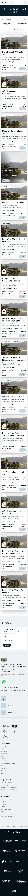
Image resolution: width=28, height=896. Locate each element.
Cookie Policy (8, 825)
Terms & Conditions (14, 825)
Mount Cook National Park (8, 761)
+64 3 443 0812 (22, 690)
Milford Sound (5, 768)
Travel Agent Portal (6, 799)
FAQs (2, 811)
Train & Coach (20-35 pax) (9, 790)
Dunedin (3, 758)
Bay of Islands (5, 751)
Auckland (3, 746)
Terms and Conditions (7, 816)
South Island (4, 771)
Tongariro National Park (8, 763)
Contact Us (4, 801)
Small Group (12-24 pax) (8, 785)
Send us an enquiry (5, 671)
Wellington (4, 753)
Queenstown (4, 766)
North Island (4, 773)
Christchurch (4, 756)
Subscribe (6, 645)
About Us (3, 804)
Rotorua (3, 748)
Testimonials (4, 806)
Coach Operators (6, 809)
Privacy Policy (2, 825)
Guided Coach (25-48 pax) (9, 787)
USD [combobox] (20, 2)
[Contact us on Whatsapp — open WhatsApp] (4, 682)
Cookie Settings (21, 825)
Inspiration (4, 814)
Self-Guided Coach (6, 782)
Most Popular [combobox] (17, 29)
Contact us (6, 180)
